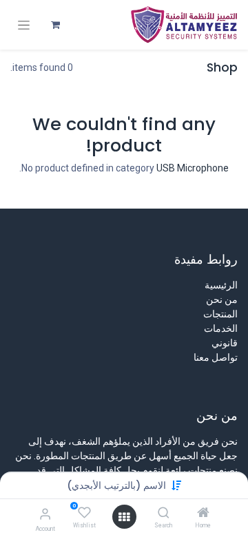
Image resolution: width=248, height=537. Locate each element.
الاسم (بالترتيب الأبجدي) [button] (116, 485)
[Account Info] (45, 514)
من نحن (222, 299)
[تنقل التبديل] (23, 25)
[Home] (203, 513)
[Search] (163, 513)
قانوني (224, 342)
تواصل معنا (216, 357)
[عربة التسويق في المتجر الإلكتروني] (55, 24)
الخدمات (221, 328)
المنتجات (220, 313)
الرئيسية (221, 285)
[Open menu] (124, 517)
